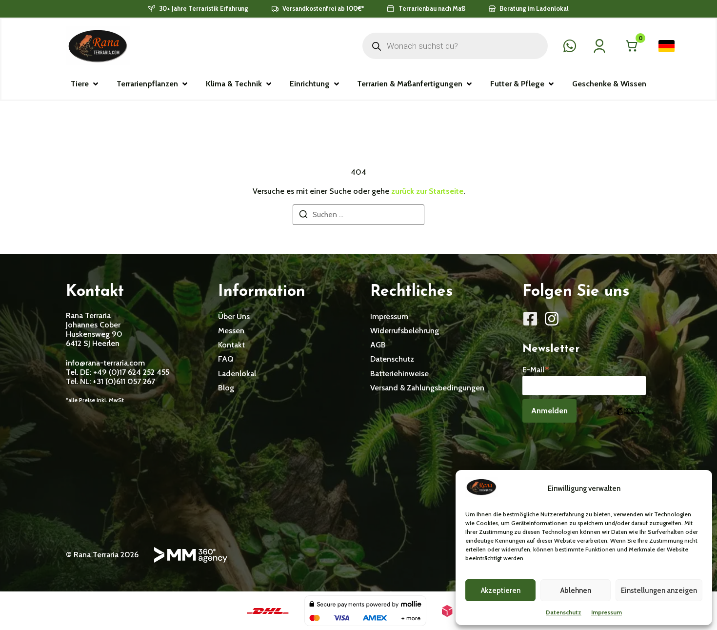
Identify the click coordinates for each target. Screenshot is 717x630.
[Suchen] (303, 215)
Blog (226, 387)
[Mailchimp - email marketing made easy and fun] (630, 418)
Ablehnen (575, 590)
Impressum (606, 612)
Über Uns (234, 316)
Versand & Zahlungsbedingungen (427, 387)
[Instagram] (551, 318)
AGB (378, 344)
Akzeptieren (500, 590)
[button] (85, 84)
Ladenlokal (237, 373)
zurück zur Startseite (427, 191)
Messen (231, 330)
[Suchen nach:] (358, 214)
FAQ (226, 359)
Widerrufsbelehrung (404, 330)
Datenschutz (563, 612)
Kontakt (231, 344)
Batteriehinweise (399, 373)
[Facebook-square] (530, 318)
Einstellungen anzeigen (659, 590)
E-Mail (536, 369)
